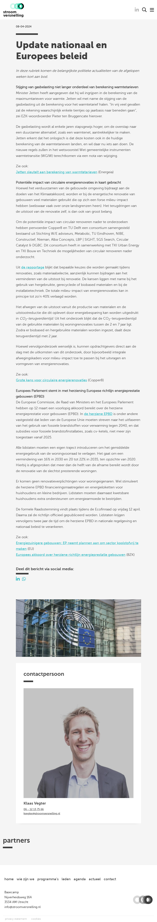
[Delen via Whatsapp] (24, 579)
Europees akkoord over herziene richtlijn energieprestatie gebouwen (70, 555)
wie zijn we (25, 879)
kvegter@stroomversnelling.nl (42, 813)
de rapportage (32, 267)
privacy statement (16, 918)
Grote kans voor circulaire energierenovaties (51, 380)
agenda (80, 879)
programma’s (48, 879)
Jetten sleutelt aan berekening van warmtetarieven (56, 172)
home (9, 879)
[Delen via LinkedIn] (18, 579)
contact (110, 879)
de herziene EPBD (98, 414)
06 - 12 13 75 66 (34, 809)
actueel (95, 879)
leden (66, 879)
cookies (36, 918)
